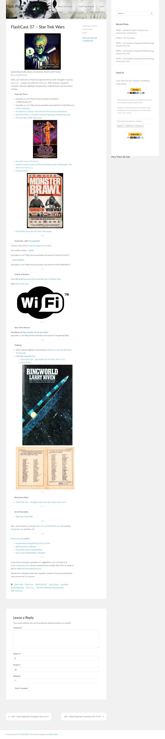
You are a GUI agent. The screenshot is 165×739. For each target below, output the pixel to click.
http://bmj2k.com (29, 332)
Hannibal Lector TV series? (27, 161)
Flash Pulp (14, 6)
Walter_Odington (38, 553)
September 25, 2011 (89, 26)
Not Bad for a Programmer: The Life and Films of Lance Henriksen (41, 112)
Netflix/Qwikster (23, 108)
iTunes (23, 75)
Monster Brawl (22, 171)
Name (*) (17, 654)
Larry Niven (25, 362)
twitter (45, 332)
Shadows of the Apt (55, 350)
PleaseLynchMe (29, 279)
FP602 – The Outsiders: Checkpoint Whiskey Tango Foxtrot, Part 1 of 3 (135, 60)
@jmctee (31, 356)
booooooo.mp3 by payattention (29, 550)
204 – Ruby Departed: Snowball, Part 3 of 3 (82, 717)
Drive (31, 250)
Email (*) (16, 665)
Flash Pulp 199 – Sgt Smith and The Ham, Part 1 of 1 (43, 359)
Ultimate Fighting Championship (49, 588)
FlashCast (29, 585)
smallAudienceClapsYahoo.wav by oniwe (33, 543)
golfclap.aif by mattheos (26, 547)
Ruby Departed (17, 588)
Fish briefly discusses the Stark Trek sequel (34, 231)
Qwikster (64, 585)
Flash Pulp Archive (76, 12)
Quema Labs (53, 734)
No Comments (87, 29)
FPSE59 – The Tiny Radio (125, 38)
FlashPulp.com (17, 529)
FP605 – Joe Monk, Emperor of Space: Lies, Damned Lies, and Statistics (132, 32)
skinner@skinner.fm (32, 569)
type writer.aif (22, 553)
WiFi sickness (16, 591)
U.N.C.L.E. (29, 588)
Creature (20, 260)
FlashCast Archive (96, 12)
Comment (17, 628)
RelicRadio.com (54, 526)
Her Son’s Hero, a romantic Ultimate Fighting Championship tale (43, 115)
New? (102, 7)
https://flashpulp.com (20, 565)
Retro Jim (40, 526)
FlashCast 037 (41, 585)
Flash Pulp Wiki (26, 517)
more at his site (21, 284)
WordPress (26, 734)
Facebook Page (33, 246)
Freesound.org (17, 539)
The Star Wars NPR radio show (29, 118)
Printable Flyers (56, 12)
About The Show (65, 7)
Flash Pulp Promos (86, 7)
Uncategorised (87, 41)
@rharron (15, 83)
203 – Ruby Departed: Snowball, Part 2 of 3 (29, 717)
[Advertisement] (135, 197)
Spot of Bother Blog (52, 279)
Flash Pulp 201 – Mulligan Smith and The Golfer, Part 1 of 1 (41, 502)
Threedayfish (34, 241)
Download (15, 75)
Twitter (48, 246)
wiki (32, 529)
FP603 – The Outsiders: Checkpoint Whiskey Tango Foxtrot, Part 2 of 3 (135, 52)
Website (17, 676)
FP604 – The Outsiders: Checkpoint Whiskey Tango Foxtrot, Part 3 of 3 (135, 44)
